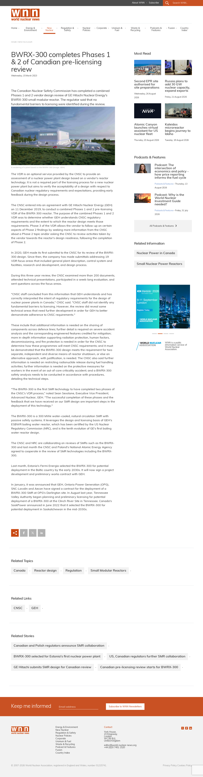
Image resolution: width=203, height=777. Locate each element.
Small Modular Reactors (108, 570)
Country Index (184, 29)
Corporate (102, 28)
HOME (14, 42)
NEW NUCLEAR (25, 42)
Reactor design (45, 570)
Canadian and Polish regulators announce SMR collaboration (59, 645)
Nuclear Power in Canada (156, 253)
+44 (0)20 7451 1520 (114, 747)
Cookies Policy (184, 765)
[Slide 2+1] (166, 334)
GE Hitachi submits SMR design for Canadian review (52, 667)
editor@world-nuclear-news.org (120, 745)
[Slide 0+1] (154, 334)
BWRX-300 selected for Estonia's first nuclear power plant (57, 656)
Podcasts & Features (156, 29)
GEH (34, 608)
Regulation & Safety (67, 29)
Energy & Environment (30, 29)
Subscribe (154, 3)
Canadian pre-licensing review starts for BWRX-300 (139, 667)
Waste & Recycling (135, 29)
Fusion (171, 28)
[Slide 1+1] (160, 334)
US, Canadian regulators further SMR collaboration (147, 656)
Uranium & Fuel (117, 29)
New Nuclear (49, 29)
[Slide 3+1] (171, 334)
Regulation (73, 570)
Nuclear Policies (86, 29)
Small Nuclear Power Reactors (159, 264)
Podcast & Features (65, 747)
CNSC (18, 608)
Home (14, 28)
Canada (19, 570)
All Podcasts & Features (162, 226)
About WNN (138, 3)
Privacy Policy (170, 765)
